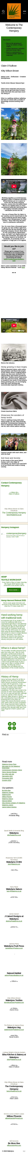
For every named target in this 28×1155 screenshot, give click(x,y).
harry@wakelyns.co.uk (14, 891)
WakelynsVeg (6, 794)
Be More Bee (6, 790)
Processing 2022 (7, 778)
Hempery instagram (10, 527)
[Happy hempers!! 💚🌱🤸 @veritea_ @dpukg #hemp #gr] (14, 567)
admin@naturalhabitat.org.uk (14, 975)
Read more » (14, 590)
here (23, 267)
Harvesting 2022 (7, 776)
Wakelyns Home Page (9, 764)
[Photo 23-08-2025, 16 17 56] (7, 309)
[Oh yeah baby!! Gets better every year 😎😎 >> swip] (14, 551)
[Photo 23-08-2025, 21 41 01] (20, 299)
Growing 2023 (6, 780)
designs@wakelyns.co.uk (14, 921)
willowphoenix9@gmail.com (14, 1118)
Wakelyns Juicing (7, 805)
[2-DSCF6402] (20, 279)
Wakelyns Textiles (7, 792)
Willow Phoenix (7, 796)
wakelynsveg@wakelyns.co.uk (14, 1029)
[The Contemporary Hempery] (14, 11)
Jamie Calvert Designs (9, 807)
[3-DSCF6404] (7, 279)
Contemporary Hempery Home (12, 770)
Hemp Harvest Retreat (9, 772)
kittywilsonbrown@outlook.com (14, 1002)
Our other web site (8, 774)
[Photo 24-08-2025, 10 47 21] (7, 299)
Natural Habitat (7, 801)
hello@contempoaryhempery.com (14, 259)
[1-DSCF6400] (7, 289)
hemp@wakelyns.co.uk (14, 515)
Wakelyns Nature (7, 799)
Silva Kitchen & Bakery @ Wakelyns (13, 803)
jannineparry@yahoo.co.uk (14, 948)
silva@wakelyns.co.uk (14, 1059)
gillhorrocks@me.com (14, 1145)
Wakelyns (10, 1151)
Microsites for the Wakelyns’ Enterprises (11, 767)
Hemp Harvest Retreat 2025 (13, 600)
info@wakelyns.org (14, 864)
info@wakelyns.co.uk (14, 835)
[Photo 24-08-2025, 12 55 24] (20, 289)
